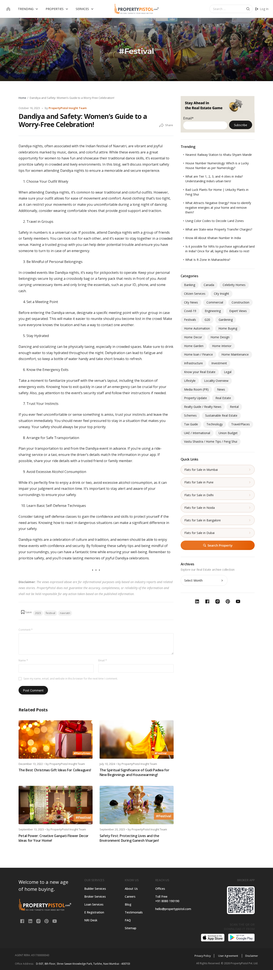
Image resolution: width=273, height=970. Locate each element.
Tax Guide (191, 424)
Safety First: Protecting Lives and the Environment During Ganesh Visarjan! (129, 838)
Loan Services (93, 904)
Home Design (220, 337)
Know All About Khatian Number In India (213, 238)
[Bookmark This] (26, 612)
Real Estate (223, 398)
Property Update (195, 398)
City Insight (221, 294)
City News (191, 302)
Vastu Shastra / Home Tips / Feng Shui (210, 441)
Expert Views (238, 311)
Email (102, 660)
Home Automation (197, 328)
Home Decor (193, 337)
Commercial (214, 302)
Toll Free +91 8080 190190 (167, 898)
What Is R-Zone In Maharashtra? (207, 260)
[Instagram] (39, 920)
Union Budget (228, 433)
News (221, 389)
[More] (161, 125)
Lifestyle (190, 381)
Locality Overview (216, 381)
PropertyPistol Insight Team (68, 108)
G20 (207, 320)
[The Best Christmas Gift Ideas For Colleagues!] (56, 739)
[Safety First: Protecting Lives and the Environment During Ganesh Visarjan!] (137, 805)
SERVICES (82, 9)
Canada (209, 285)
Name (23, 660)
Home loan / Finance (198, 354)
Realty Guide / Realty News (202, 407)
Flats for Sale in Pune (198, 482)
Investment (219, 363)
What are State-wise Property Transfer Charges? (218, 229)
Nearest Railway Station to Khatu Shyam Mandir (218, 155)
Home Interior (221, 346)
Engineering (213, 311)
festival (50, 613)
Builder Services (95, 889)
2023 (38, 613)
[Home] (8, 9)
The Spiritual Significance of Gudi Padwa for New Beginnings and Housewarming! (134, 772)
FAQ (128, 920)
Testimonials (134, 912)
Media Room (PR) (196, 389)
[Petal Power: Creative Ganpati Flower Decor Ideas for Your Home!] (56, 805)
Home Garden (193, 346)
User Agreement (228, 956)
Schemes (190, 415)
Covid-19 (190, 311)
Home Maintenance (235, 354)
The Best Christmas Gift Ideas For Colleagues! (55, 770)
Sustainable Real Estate (221, 415)
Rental (234, 407)
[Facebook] (23, 920)
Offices (160, 889)
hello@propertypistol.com (172, 909)
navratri (65, 613)
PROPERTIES (55, 9)
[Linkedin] (31, 920)
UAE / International (197, 433)
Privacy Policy (203, 956)
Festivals (190, 320)
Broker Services (95, 896)
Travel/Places (240, 424)
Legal (227, 372)
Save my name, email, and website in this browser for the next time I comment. (70, 678)
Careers (130, 896)
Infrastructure (193, 363)
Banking (189, 285)
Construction (240, 302)
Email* (188, 118)
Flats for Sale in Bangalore (202, 520)
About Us (131, 889)
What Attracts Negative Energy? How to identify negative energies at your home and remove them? (218, 207)
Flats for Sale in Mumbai (201, 470)
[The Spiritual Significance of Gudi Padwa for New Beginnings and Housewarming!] (137, 739)
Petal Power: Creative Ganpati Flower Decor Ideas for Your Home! (54, 838)
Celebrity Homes (234, 285)
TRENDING (25, 9)
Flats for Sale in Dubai (199, 533)
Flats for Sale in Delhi (198, 495)
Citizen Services (194, 294)
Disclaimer (251, 956)
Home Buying (227, 328)
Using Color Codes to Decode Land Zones (214, 221)
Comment (26, 630)
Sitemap (130, 928)
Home (22, 98)
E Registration (94, 912)
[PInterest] (47, 920)
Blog (128, 904)
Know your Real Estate (199, 372)
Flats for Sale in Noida (199, 508)
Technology (214, 424)
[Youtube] (54, 920)
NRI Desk (90, 920)
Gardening (226, 320)
